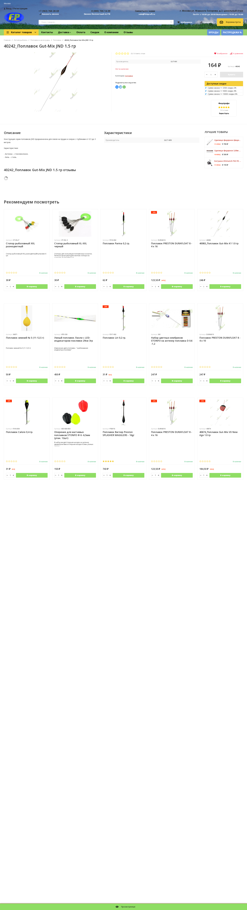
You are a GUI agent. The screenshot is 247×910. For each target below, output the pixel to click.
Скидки (94, 32)
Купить (231, 74)
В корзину (32, 286)
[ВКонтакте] (116, 87)
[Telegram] (120, 87)
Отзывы (128, 32)
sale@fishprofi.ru (147, 14)
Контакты (47, 32)
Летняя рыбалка (20, 40)
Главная (7, 40)
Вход (8, 8)
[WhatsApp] (124, 87)
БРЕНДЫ (213, 32)
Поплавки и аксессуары (40, 40)
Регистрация (20, 8)
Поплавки (57, 40)
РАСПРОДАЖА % (232, 32)
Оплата (80, 32)
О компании (111, 32)
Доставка (63, 32)
